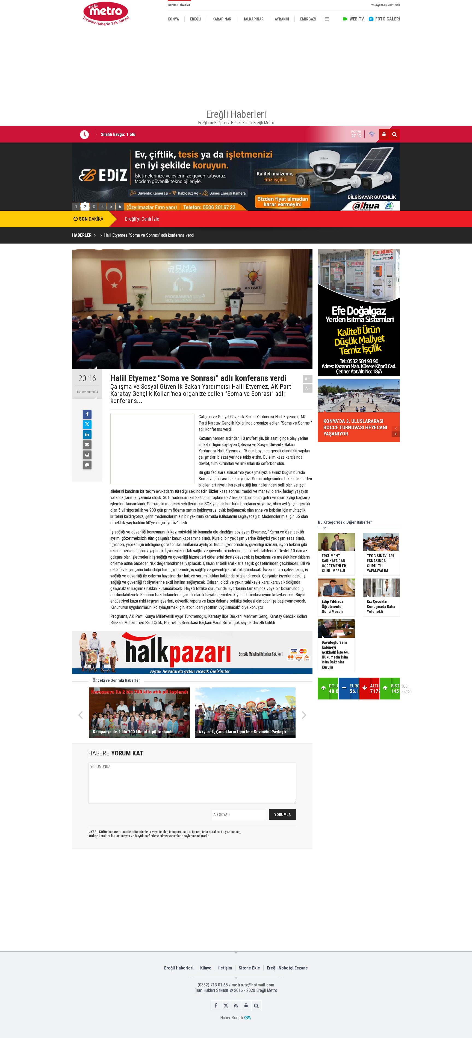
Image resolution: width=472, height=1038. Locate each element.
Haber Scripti (231, 1017)
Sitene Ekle (249, 968)
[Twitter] (87, 424)
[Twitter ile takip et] (226, 1005)
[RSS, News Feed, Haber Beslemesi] (236, 1005)
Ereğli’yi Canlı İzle (142, 219)
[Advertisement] (45, 126)
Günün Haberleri (179, 5)
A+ (308, 378)
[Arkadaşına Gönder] (87, 444)
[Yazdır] (87, 454)
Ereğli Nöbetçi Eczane (287, 968)
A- (307, 388)
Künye (205, 968)
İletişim (225, 968)
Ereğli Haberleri (178, 968)
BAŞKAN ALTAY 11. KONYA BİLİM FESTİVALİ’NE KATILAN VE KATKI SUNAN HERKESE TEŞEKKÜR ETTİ (195, 135)
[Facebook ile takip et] (216, 1005)
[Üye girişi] (384, 134)
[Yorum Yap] (87, 465)
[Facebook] (87, 414)
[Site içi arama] (394, 134)
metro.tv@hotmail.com (253, 984)
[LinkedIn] (87, 434)
